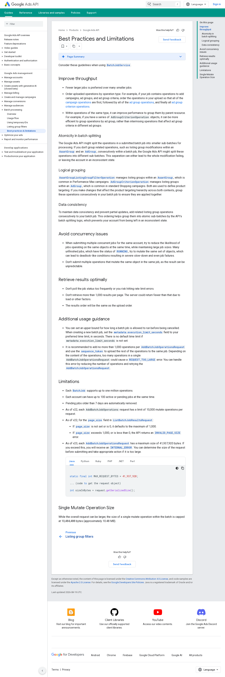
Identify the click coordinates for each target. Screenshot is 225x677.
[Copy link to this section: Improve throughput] (100, 79)
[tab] (72, 461)
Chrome (111, 655)
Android (95, 655)
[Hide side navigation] (42, 670)
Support (91, 12)
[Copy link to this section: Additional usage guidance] (113, 319)
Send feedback (172, 39)
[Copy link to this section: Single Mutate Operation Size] (117, 508)
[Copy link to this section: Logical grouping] (88, 170)
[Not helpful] (183, 30)
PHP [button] (110, 461)
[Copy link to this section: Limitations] (82, 382)
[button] (23, 48)
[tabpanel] (125, 480)
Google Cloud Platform (152, 655)
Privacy (66, 669)
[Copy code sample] (182, 468)
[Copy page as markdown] (74, 46)
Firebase (127, 655)
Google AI (177, 655)
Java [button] (72, 461)
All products (195, 655)
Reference (25, 12)
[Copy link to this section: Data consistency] (90, 205)
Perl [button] (132, 461)
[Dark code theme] (177, 468)
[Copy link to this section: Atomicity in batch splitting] (104, 136)
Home (62, 30)
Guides (8, 12)
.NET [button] (121, 461)
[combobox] (163, 4)
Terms (55, 669)
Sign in (217, 4)
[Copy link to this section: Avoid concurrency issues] (111, 234)
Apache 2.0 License (81, 582)
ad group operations (141, 102)
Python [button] (85, 461)
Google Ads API (91, 30)
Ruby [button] (98, 461)
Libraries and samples (51, 12)
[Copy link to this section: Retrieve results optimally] (110, 280)
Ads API (31, 4)
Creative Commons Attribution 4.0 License (147, 579)
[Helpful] (177, 30)
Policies (75, 12)
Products (73, 30)
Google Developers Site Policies (127, 582)
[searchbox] (23, 24)
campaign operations (78, 102)
